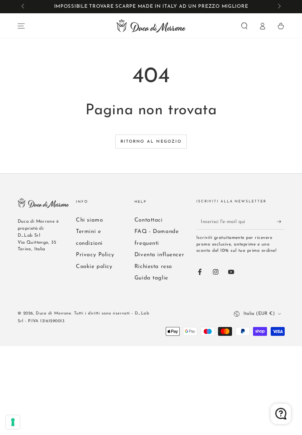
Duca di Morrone (53, 313)
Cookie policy (94, 266)
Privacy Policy (95, 255)
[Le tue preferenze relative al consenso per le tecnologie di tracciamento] (13, 422)
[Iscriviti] (281, 221)
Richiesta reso (153, 266)
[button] (244, 26)
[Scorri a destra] (278, 6)
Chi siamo (89, 220)
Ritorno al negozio (151, 142)
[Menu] (21, 26)
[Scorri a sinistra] (23, 6)
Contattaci (148, 220)
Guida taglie (151, 278)
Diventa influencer (159, 255)
